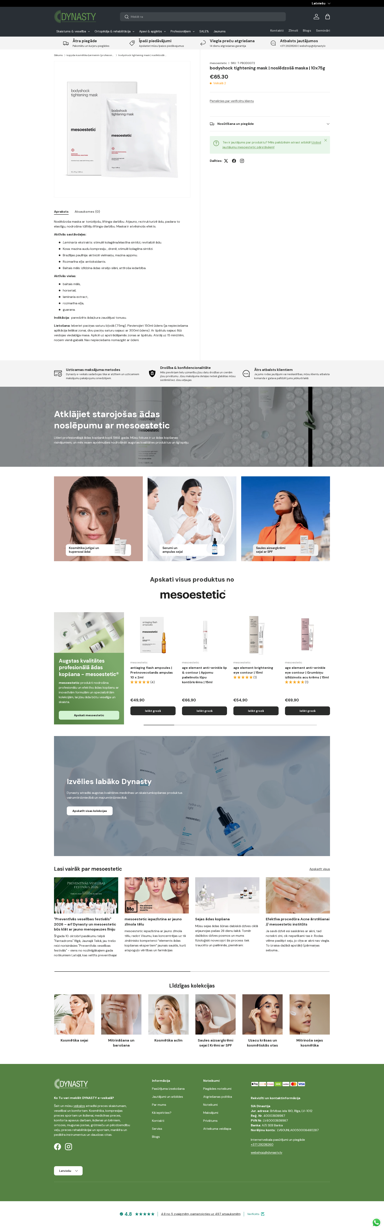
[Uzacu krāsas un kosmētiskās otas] (262, 1014)
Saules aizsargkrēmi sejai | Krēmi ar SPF (215, 1043)
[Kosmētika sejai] (74, 1014)
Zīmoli (293, 30)
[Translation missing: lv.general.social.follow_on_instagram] (242, 161)
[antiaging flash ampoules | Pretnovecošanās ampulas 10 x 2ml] (153, 634)
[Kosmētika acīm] (168, 1014)
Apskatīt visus (319, 869)
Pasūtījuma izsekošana (168, 1089)
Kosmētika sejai (74, 1040)
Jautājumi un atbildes (167, 1097)
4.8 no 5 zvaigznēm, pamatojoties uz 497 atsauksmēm (201, 1214)
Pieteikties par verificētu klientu (232, 101)
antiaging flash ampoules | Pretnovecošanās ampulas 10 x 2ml (151, 672)
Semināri (323, 30)
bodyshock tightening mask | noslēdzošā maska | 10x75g (142, 55)
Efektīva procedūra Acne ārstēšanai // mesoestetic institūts (297, 922)
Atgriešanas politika (217, 1097)
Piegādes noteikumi (217, 1089)
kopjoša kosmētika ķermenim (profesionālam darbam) (91, 55)
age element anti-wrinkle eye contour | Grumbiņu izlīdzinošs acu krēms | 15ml (307, 672)
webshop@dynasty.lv (266, 1152)
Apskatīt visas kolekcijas (89, 811)
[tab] (61, 211)
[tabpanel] (122, 281)
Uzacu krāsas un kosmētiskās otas (262, 1043)
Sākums (58, 55)
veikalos (79, 1106)
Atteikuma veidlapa (217, 1129)
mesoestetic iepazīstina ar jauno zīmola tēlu (153, 922)
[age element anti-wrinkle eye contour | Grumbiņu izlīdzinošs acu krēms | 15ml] (307, 634)
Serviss (157, 1129)
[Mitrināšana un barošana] (121, 1014)
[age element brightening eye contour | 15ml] (256, 634)
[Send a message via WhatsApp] (376, 1222)
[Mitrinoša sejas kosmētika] (310, 1014)
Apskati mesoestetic (89, 715)
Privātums (210, 1121)
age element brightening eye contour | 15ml (253, 670)
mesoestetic (218, 63)
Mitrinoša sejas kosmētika (309, 1043)
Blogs (307, 30)
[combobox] (203, 16)
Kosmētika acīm (168, 1040)
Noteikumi (210, 1105)
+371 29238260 (262, 1144)
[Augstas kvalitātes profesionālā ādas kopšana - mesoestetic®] (89, 632)
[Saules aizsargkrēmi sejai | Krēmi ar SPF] (215, 1014)
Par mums (159, 1105)
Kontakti (277, 30)
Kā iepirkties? (161, 1113)
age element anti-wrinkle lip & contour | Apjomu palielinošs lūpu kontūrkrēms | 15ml (204, 675)
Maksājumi (210, 1113)
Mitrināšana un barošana (121, 1043)
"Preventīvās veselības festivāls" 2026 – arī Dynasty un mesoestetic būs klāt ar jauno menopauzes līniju (85, 924)
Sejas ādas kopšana (212, 919)
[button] (327, 16)
